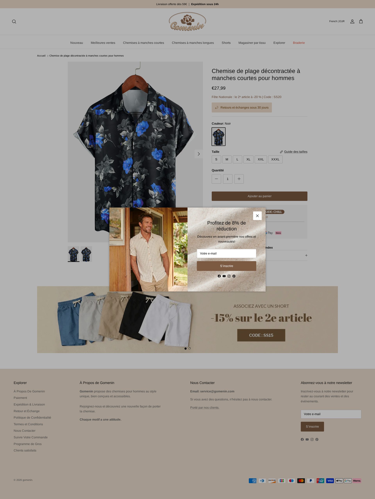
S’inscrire (226, 266)
